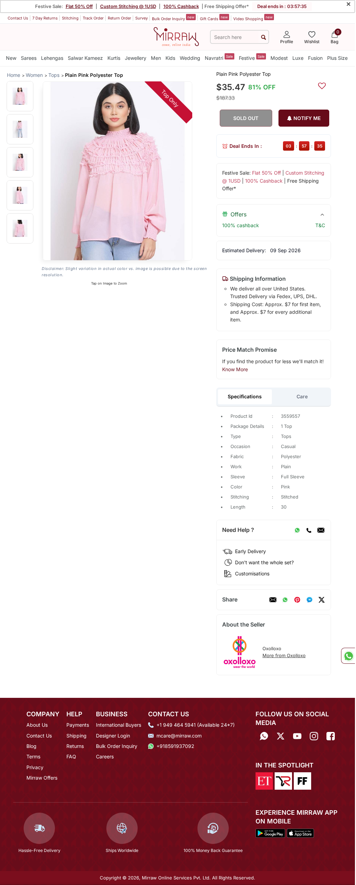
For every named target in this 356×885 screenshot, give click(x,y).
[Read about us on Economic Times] (264, 780)
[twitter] (321, 599)
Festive (252, 57)
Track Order (93, 18)
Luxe (298, 58)
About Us (37, 725)
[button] (20, 96)
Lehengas (52, 58)
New (11, 58)
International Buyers (118, 725)
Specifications (245, 396)
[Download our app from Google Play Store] (270, 832)
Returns (75, 746)
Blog (31, 746)
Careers (105, 756)
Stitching (70, 18)
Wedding (190, 58)
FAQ (71, 756)
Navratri (219, 57)
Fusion (315, 58)
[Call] (309, 530)
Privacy (34, 767)
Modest (279, 58)
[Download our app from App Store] (300, 832)
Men (156, 58)
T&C (320, 225)
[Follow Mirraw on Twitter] (280, 736)
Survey (141, 18)
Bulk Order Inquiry (173, 18)
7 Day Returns (45, 18)
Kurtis (113, 58)
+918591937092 (175, 746)
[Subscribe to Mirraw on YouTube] (297, 736)
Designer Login (113, 736)
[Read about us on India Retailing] (283, 780)
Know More (235, 369)
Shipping (76, 736)
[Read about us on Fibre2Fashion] (302, 780)
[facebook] (309, 599)
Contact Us (18, 18)
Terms (33, 756)
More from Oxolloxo (284, 655)
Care (302, 396)
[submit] (263, 37)
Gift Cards (214, 18)
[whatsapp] (285, 599)
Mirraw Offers (41, 778)
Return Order (119, 18)
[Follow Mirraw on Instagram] (314, 736)
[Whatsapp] (264, 736)
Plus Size (337, 58)
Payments (77, 725)
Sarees (29, 58)
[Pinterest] (297, 599)
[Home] (176, 36)
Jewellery (135, 58)
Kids (170, 58)
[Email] (321, 530)
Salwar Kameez (85, 58)
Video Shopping (253, 18)
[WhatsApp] (297, 530)
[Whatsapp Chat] (348, 656)
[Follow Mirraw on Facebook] (330, 736)
